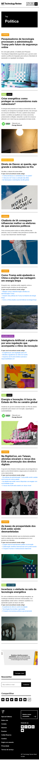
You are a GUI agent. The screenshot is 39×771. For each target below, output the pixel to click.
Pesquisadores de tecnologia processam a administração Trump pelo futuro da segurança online (19, 43)
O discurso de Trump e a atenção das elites (15, 178)
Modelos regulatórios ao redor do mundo (15, 354)
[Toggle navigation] (36, 4)
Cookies (4, 738)
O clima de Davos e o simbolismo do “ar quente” (17, 175)
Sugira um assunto (7, 742)
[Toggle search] (28, 4)
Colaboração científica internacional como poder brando (19, 546)
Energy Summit (17, 125)
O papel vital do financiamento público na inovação (17, 544)
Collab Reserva (6, 735)
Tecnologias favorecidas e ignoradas (13, 609)
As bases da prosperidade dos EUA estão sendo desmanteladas (18, 529)
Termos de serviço (7, 749)
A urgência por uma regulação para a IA (14, 352)
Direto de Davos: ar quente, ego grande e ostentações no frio (19, 165)
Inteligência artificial (8, 336)
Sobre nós (4, 720)
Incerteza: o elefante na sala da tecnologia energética (18, 590)
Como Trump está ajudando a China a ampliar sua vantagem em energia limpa (18, 278)
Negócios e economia (7, 160)
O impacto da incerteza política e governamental (17, 611)
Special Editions (6, 716)
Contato (4, 724)
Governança (5, 34)
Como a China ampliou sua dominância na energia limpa (19, 300)
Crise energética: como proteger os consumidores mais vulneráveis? (19, 101)
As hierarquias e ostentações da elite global (15, 180)
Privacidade (5, 746)
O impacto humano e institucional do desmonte (16, 548)
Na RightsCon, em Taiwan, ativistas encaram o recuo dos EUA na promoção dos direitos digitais (18, 460)
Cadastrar (26, 684)
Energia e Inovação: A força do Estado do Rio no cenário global (19, 401)
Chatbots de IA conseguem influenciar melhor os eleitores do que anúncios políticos (18, 223)
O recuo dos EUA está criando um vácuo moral (16, 485)
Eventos (4, 731)
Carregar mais (19, 673)
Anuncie (4, 727)
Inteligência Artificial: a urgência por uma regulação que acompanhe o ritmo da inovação (19, 343)
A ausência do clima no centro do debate (14, 607)
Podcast (9, 94)
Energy (4, 94)
